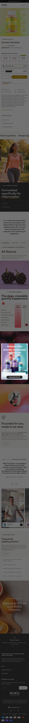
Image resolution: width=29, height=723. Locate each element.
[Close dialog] (26, 344)
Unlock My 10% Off (14, 377)
